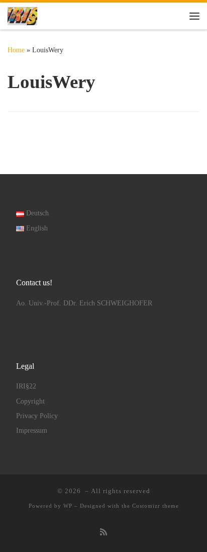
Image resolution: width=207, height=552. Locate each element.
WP (67, 506)
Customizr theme (155, 506)
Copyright (30, 401)
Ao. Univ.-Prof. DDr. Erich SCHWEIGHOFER (84, 303)
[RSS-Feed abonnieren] (103, 532)
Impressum (31, 430)
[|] (22, 15)
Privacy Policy (37, 416)
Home (16, 50)
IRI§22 (26, 386)
